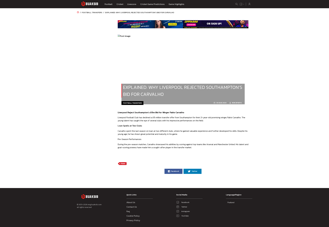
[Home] (78, 12)
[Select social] (242, 4)
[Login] (249, 4)
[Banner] (150, 24)
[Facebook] (241, 4)
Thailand (230, 202)
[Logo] (90, 4)
